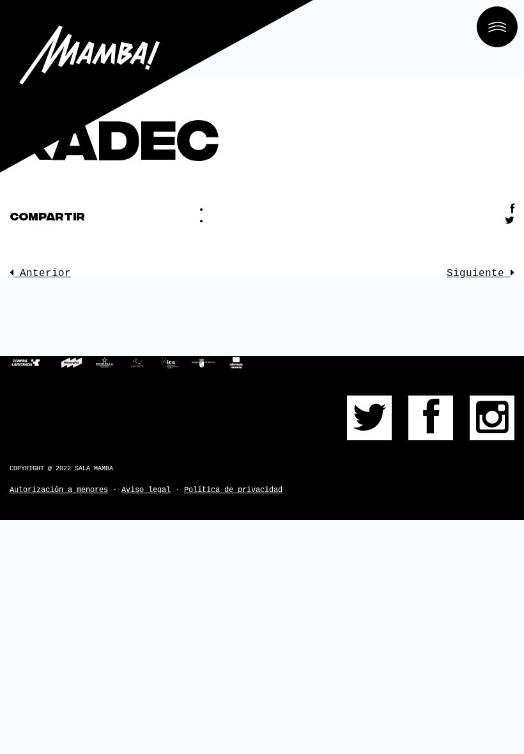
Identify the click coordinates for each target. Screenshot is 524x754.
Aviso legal (146, 490)
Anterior (42, 273)
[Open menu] (497, 26)
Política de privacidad (233, 490)
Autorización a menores (59, 490)
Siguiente (479, 273)
